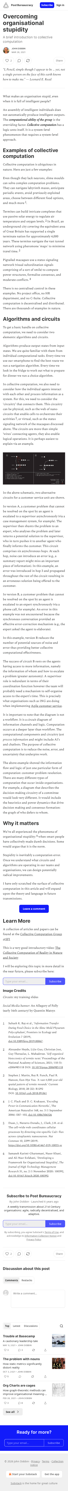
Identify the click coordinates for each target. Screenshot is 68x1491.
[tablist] (18, 1280)
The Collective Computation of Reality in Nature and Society (32, 952)
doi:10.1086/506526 (40, 1115)
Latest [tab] (16, 1326)
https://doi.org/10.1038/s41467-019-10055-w (35, 1145)
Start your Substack (24, 1474)
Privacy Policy (33, 1239)
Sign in (60, 5)
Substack (16, 1483)
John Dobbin (18, 48)
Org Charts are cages (19, 1385)
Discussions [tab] (31, 1326)
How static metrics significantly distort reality (22, 1365)
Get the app (52, 1474)
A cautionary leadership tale (20, 1341)
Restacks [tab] (27, 1280)
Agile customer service (46, 706)
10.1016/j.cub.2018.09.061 (31, 1093)
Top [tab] (7, 1326)
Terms (45, 1461)
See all (10, 1412)
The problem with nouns (21, 1359)
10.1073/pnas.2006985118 (47, 1067)
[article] (34, 1343)
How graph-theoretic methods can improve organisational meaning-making (24, 1392)
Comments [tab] (11, 1280)
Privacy (35, 1461)
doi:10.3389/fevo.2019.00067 (25, 1041)
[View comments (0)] (19, 60)
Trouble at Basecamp (19, 1336)
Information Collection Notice (41, 1235)
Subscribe (47, 5)
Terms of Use (52, 1232)
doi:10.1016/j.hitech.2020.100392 (28, 1176)
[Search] (61, 1326)
